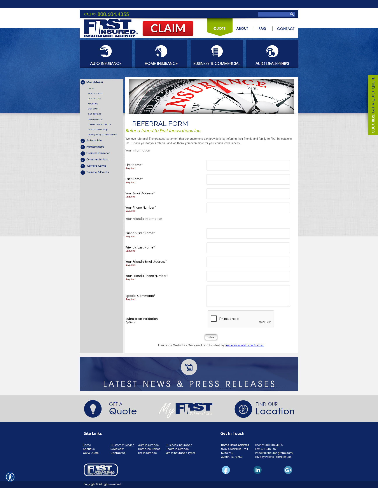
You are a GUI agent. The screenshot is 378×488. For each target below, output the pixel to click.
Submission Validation (142, 319)
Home (87, 445)
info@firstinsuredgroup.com (274, 453)
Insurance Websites (172, 345)
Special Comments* (140, 296)
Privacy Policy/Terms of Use (273, 457)
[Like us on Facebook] (189, 474)
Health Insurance (177, 449)
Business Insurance (179, 445)
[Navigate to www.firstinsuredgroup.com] (371, 105)
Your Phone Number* (141, 208)
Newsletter (117, 449)
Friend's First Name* (140, 233)
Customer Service (122, 445)
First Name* (134, 165)
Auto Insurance (148, 445)
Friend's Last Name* (140, 247)
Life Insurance (147, 453)
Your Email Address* (140, 193)
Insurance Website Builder (245, 345)
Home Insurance (149, 449)
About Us (89, 449)
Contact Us (118, 453)
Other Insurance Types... (182, 453)
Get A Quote (90, 453)
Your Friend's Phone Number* (147, 276)
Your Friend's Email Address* (146, 262)
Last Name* (134, 179)
